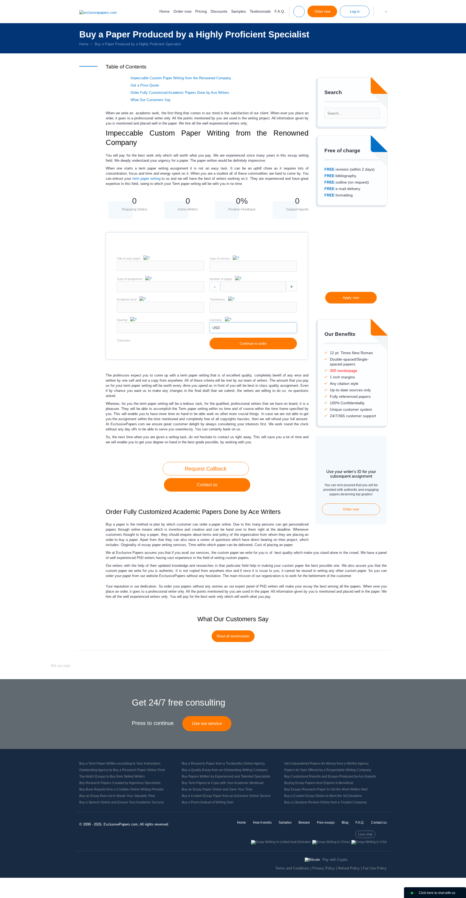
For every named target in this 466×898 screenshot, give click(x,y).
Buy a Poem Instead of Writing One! (208, 802)
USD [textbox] (216, 328)
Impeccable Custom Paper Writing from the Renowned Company (181, 78)
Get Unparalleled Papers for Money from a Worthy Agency (326, 763)
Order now (182, 11)
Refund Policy (349, 868)
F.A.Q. (280, 11)
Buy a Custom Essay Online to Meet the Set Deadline (323, 796)
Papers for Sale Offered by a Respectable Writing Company (327, 770)
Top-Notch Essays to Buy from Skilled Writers (112, 776)
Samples (238, 11)
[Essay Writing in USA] (369, 842)
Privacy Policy (323, 868)
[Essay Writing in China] (331, 842)
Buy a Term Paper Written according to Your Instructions (119, 763)
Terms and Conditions (292, 868)
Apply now (351, 298)
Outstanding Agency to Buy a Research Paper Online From (122, 770)
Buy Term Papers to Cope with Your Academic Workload (222, 783)
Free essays (326, 822)
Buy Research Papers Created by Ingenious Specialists (119, 783)
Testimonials (260, 11)
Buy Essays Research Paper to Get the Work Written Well (326, 789)
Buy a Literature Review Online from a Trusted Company (325, 802)
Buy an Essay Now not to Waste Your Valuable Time (117, 796)
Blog (345, 822)
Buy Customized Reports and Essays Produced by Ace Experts (330, 776)
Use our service (207, 723)
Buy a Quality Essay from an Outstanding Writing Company (225, 770)
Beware (304, 822)
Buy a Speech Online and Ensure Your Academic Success (121, 802)
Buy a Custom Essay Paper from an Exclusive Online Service (226, 796)
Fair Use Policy (375, 868)
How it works (262, 822)
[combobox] (253, 270)
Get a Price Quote (145, 85)
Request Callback (206, 469)
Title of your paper (129, 258)
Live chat (365, 834)
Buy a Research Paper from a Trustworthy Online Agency (223, 763)
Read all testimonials (233, 636)
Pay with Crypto (335, 860)
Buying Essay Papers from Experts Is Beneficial (318, 783)
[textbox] (253, 266)
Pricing (201, 11)
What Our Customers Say (151, 100)
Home (164, 11)
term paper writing (146, 179)
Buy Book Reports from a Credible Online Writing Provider (121, 789)
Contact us (207, 484)
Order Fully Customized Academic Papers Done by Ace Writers (180, 93)
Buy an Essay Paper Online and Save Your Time (217, 789)
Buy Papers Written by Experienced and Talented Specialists (226, 776)
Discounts (219, 11)
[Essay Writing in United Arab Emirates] (281, 842)
